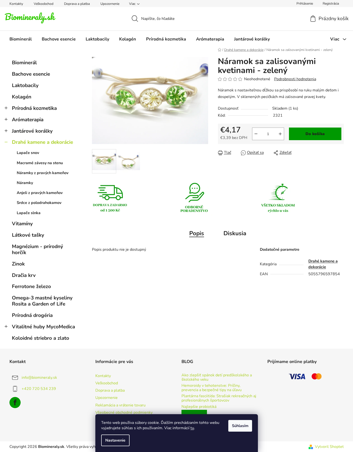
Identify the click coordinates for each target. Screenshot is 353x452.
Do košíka (315, 134)
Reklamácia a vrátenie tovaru (120, 405)
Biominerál (24, 62)
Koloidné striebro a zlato (40, 338)
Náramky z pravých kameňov (42, 173)
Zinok (18, 263)
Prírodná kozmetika (34, 108)
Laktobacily (25, 85)
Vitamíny (22, 223)
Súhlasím (240, 425)
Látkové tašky (28, 235)
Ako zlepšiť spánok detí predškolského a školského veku (216, 377)
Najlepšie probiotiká (198, 407)
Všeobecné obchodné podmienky (124, 412)
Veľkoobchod (43, 3)
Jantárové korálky (32, 131)
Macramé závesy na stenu (40, 163)
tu (192, 428)
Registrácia (331, 3)
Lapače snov (28, 152)
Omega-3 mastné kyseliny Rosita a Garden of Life (42, 300)
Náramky (25, 183)
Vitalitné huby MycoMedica (43, 326)
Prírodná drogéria (32, 315)
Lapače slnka (29, 213)
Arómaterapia (27, 119)
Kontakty (16, 3)
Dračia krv (24, 275)
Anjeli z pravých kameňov (40, 192)
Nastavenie (115, 440)
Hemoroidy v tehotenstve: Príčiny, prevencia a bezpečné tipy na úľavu (211, 388)
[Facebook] (15, 402)
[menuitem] (21, 39)
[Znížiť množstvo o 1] (256, 134)
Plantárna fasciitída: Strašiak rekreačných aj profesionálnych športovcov (218, 398)
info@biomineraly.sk (39, 377)
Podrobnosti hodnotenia (295, 79)
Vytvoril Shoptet (329, 446)
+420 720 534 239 (39, 388)
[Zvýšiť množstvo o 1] (280, 134)
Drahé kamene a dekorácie (42, 142)
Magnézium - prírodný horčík (37, 249)
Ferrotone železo (31, 286)
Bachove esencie (31, 74)
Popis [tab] (196, 233)
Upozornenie (109, 3)
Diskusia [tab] (234, 233)
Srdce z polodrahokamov (39, 202)
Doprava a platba (77, 3)
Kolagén (21, 96)
